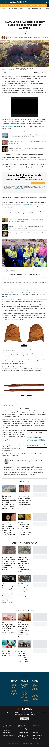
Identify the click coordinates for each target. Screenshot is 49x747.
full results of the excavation (12, 126)
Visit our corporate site (28, 714)
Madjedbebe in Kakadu (24, 292)
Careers (35, 732)
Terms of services (19, 186)
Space (38, 5)
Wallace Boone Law (14, 37)
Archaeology (13, 5)
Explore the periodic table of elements (24, 697)
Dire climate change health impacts (16, 8)
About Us (36, 725)
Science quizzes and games (35, 685)
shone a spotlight (37, 211)
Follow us (37, 72)
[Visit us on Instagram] (17, 2)
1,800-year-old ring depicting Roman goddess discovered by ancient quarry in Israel (36, 441)
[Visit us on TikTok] (23, 2)
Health (19, 5)
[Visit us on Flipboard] (21, 2)
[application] (24, 106)
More (43, 5)
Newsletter (44, 72)
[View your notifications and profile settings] (43, 2)
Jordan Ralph (22, 37)
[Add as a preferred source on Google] (24, 718)
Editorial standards (9, 735)
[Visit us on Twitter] (15, 2)
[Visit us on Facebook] (13, 2)
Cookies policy (38, 729)
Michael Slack (29, 37)
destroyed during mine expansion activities (26, 204)
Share (5, 72)
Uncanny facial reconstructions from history (24, 702)
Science (25, 5)
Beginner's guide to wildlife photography (35, 689)
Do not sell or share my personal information (39, 737)
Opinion (46, 37)
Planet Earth (32, 5)
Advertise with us (8, 732)
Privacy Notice (40, 186)
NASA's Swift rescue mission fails (34, 8)
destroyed (7, 83)
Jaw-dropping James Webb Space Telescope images (24, 687)
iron (33, 81)
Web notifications (23, 732)
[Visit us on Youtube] (19, 2)
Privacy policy (22, 729)
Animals (6, 5)
